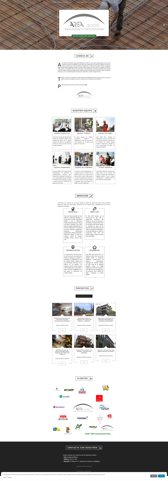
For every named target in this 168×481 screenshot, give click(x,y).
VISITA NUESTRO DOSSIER (84, 36)
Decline (154, 475)
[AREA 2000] (84, 22)
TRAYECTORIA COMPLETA (84, 296)
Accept (161, 475)
